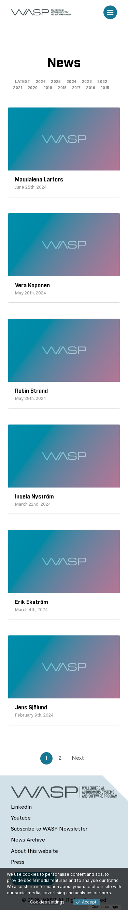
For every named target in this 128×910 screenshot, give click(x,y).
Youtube (21, 818)
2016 (90, 88)
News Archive (28, 840)
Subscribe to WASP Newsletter (49, 829)
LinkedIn (21, 807)
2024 (71, 82)
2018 (62, 88)
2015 (105, 88)
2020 (33, 88)
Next (78, 758)
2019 (48, 88)
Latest (22, 82)
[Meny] (110, 12)
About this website (34, 851)
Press (18, 862)
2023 (87, 82)
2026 (41, 82)
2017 (76, 88)
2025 (56, 82)
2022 (102, 82)
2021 (17, 88)
